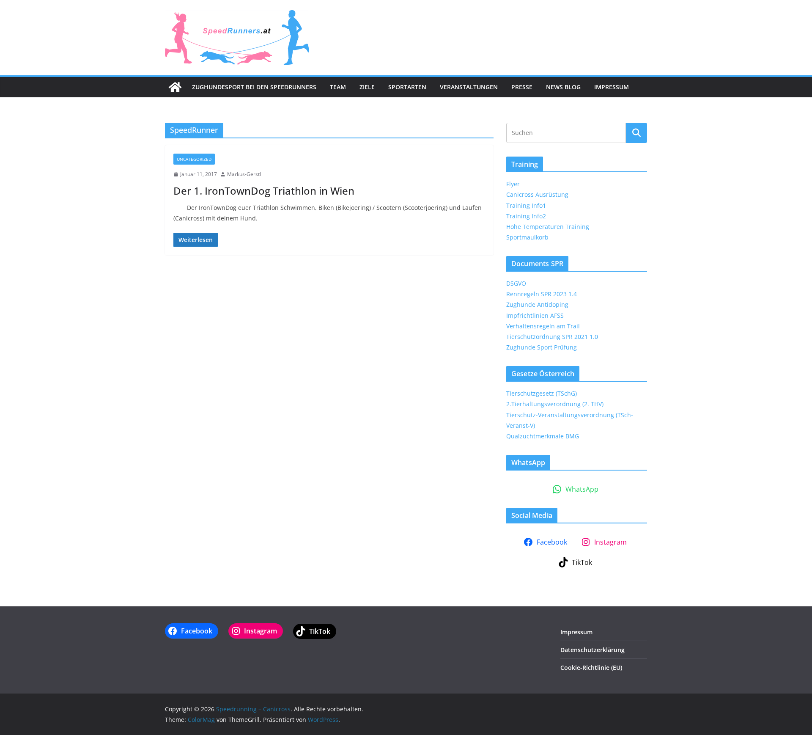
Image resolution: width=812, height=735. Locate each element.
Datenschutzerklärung (592, 650)
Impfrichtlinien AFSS (535, 315)
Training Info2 (526, 216)
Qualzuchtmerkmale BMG (542, 436)
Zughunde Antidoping (537, 304)
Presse (521, 87)
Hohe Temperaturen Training (547, 227)
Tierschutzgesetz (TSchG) (541, 393)
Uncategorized (194, 159)
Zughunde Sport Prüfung (541, 347)
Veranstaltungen (469, 87)
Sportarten (407, 87)
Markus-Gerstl (244, 174)
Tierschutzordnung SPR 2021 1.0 (552, 337)
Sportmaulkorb (527, 237)
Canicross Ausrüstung (537, 194)
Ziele (367, 87)
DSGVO (516, 283)
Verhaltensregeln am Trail (543, 326)
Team (338, 87)
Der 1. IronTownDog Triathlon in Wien (263, 191)
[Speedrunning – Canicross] (175, 87)
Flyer (513, 184)
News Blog (563, 87)
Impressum (611, 87)
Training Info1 (526, 205)
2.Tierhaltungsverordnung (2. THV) (555, 404)
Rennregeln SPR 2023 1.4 (541, 294)
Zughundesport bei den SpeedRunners (254, 87)
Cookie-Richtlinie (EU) (591, 667)
